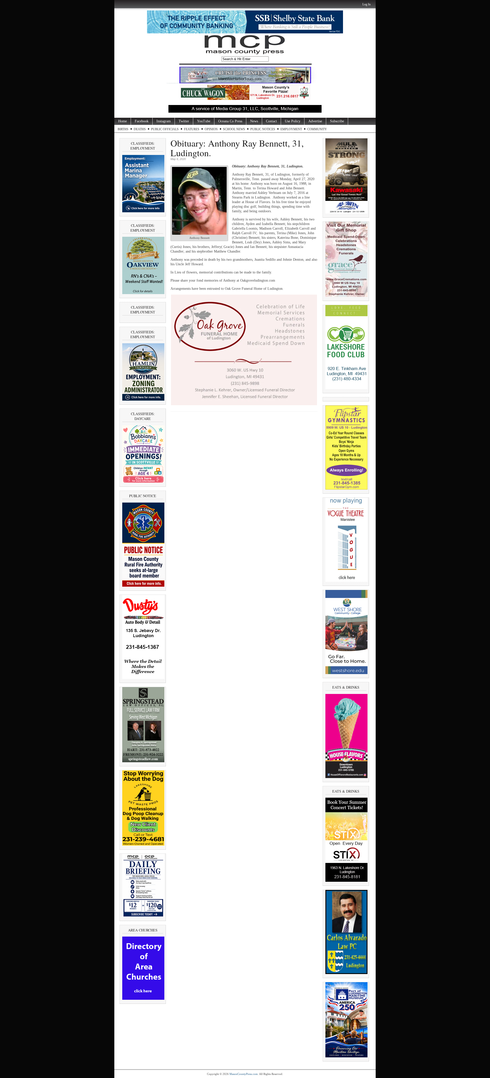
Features (191, 129)
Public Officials (165, 129)
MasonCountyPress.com (243, 1073)
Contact (271, 121)
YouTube (203, 121)
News (254, 121)
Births (123, 129)
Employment (291, 129)
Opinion (211, 129)
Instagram (163, 121)
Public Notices (262, 129)
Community (317, 129)
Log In (366, 4)
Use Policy (292, 121)
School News (234, 129)
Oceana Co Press (230, 121)
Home (122, 121)
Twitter (184, 121)
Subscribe (337, 121)
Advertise (315, 121)
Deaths (140, 129)
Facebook (142, 121)
